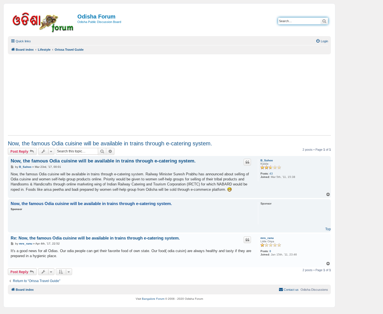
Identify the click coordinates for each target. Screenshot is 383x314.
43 (271, 173)
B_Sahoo (266, 160)
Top (328, 229)
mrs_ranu (267, 237)
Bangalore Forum (153, 298)
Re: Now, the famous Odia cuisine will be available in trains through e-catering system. (95, 238)
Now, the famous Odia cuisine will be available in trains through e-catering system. (110, 143)
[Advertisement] (169, 94)
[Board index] (43, 21)
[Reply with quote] (247, 162)
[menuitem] (322, 41)
